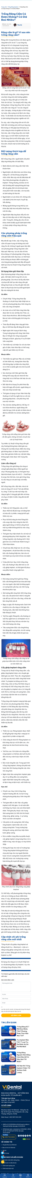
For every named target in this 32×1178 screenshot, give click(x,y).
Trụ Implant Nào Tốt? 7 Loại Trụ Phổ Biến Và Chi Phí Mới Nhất (23, 1043)
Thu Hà (19, 25)
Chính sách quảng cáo (8, 1165)
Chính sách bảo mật (8, 1168)
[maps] (23, 1136)
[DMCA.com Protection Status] (23, 1139)
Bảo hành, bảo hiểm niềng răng (10, 1160)
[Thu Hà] (15, 25)
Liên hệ (4, 1150)
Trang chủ (4, 7)
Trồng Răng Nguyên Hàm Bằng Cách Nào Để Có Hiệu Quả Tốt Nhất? (23, 1057)
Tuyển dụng (5, 1153)
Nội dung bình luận (7, 980)
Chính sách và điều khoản (9, 1163)
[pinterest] (25, 1136)
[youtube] (21, 1136)
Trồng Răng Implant (13, 7)
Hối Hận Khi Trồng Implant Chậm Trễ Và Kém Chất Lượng (23, 1069)
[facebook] (19, 1136)
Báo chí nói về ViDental (8, 1147)
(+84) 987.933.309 (15, 1117)
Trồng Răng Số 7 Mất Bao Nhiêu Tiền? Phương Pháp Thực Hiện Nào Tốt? (23, 1031)
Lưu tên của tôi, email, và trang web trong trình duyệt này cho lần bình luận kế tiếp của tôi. (15, 1010)
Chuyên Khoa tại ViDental (9, 1145)
